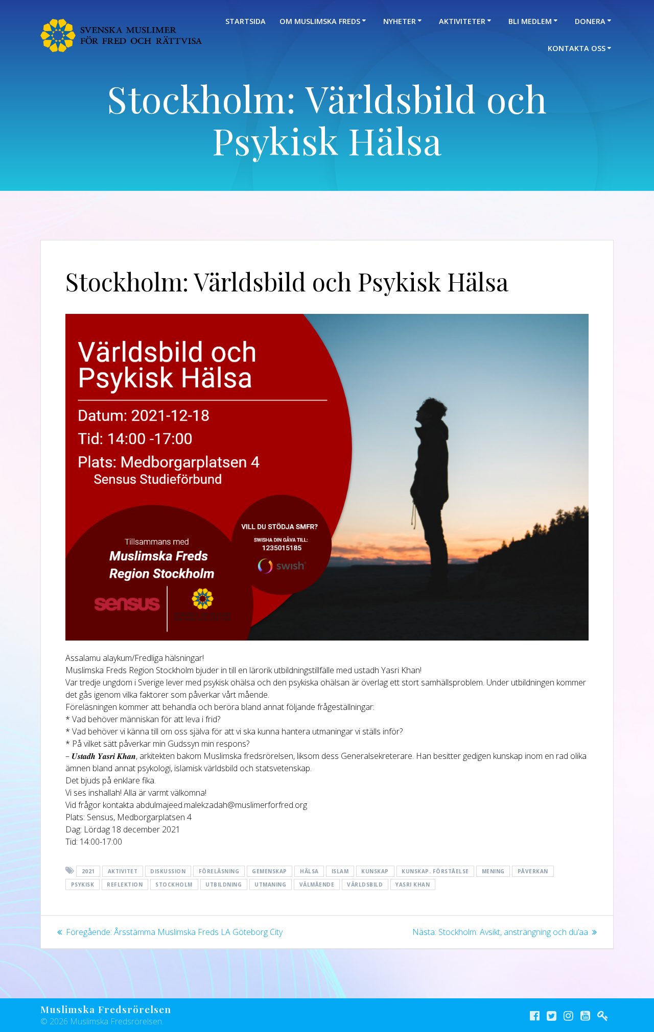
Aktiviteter (462, 21)
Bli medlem (530, 21)
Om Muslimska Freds (319, 21)
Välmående (317, 884)
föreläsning (219, 871)
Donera (590, 21)
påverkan (533, 871)
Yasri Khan (412, 884)
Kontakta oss (576, 48)
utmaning (270, 884)
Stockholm (174, 884)
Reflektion (125, 884)
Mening (493, 871)
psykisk (83, 884)
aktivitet (123, 871)
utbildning (223, 884)
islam (340, 871)
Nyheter (399, 21)
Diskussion (167, 871)
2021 (88, 871)
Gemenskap (269, 871)
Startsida (245, 21)
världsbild (365, 884)
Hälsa (309, 871)
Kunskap (375, 871)
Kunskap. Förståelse (435, 871)
